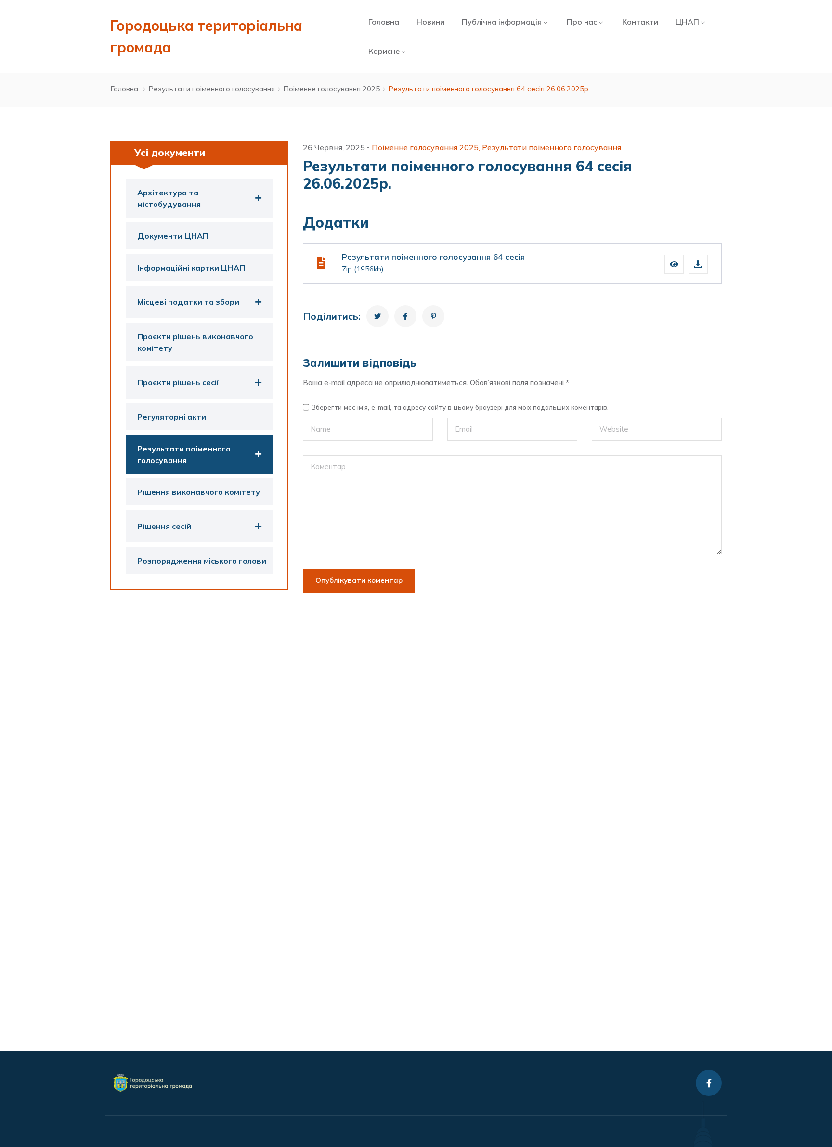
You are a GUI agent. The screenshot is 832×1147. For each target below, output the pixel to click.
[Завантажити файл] (698, 264)
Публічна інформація (502, 21)
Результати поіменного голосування (211, 88)
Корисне (384, 51)
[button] (674, 264)
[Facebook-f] (709, 1083)
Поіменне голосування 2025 (331, 88)
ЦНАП (687, 21)
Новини (430, 21)
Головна (383, 21)
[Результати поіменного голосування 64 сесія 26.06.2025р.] (377, 316)
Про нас (582, 21)
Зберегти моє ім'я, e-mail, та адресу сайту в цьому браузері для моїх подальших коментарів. (460, 407)
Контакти (640, 21)
